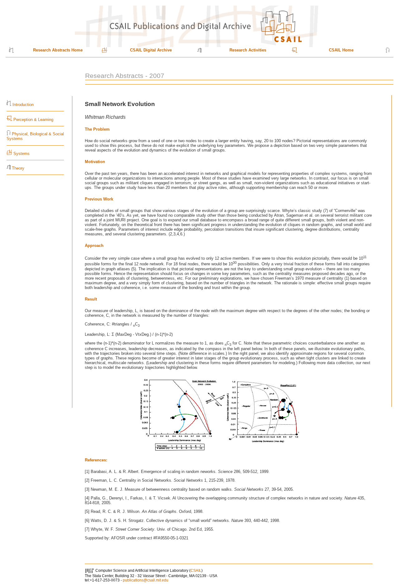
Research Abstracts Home (58, 50)
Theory (18, 168)
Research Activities (247, 50)
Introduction (23, 104)
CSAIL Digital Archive (151, 50)
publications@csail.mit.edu (145, 580)
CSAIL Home (341, 50)
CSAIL (195, 570)
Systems (21, 153)
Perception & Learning (32, 119)
